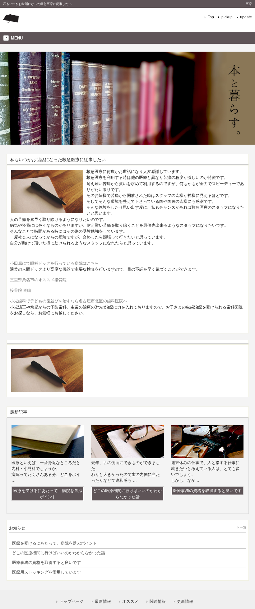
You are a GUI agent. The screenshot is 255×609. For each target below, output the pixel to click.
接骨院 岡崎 (20, 290)
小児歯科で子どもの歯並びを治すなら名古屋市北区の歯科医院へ (68, 301)
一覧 (243, 527)
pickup (227, 17)
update (246, 17)
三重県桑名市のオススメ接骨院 (38, 279)
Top (211, 17)
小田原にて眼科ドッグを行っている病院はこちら (54, 263)
